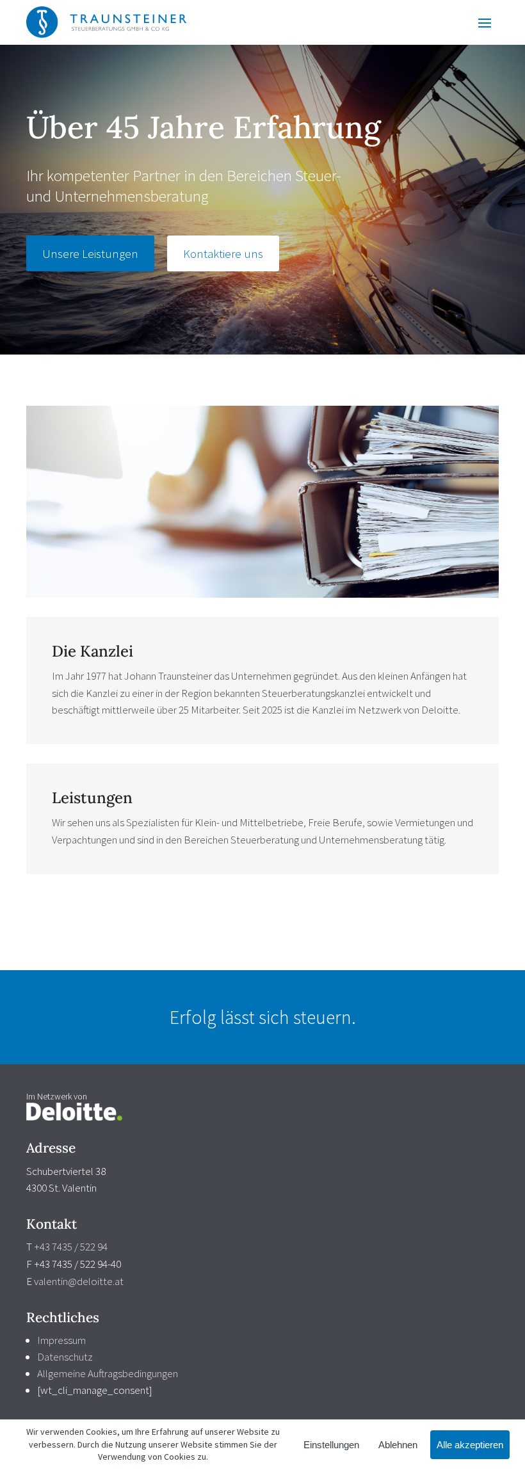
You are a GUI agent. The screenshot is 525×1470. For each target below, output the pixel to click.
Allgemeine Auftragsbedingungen (107, 1373)
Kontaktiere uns (223, 253)
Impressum (61, 1340)
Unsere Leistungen (90, 253)
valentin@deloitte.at (79, 1281)
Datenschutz (65, 1357)
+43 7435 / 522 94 (71, 1247)
